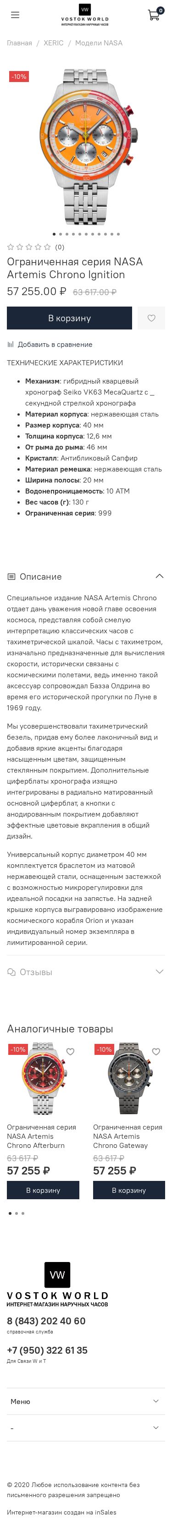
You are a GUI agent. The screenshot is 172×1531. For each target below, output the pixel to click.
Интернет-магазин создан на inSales (62, 1512)
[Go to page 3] (23, 1213)
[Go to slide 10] (112, 234)
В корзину (43, 1190)
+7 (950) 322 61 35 (47, 1350)
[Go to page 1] (10, 1213)
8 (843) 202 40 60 (46, 1321)
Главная (19, 42)
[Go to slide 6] (86, 234)
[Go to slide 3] (67, 234)
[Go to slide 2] (60, 234)
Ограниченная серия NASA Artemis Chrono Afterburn (41, 1135)
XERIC (54, 42)
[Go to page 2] (16, 1213)
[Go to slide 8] (99, 234)
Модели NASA (98, 42)
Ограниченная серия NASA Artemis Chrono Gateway (127, 1135)
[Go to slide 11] (118, 234)
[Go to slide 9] (105, 234)
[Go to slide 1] (54, 234)
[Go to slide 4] (73, 234)
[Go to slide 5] (79, 234)
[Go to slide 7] (92, 234)
